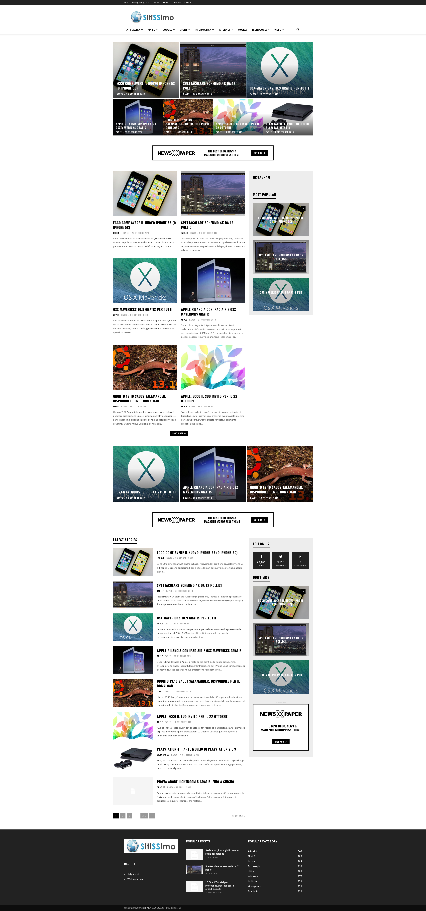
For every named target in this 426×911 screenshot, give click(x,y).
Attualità (133, 29)
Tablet (184, 233)
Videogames (163, 755)
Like (261, 553)
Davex (126, 232)
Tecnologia (259, 29)
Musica (242, 29)
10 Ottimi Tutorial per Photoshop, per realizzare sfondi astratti (219, 885)
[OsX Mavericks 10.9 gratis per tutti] (279, 70)
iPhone (116, 233)
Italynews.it (133, 874)
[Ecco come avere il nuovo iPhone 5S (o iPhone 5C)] (146, 70)
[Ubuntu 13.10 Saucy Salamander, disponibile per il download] (188, 117)
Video (277, 29)
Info (126, 2)
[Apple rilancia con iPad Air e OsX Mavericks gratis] (138, 117)
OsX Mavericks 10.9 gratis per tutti (142, 309)
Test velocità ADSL (160, 2)
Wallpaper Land (135, 879)
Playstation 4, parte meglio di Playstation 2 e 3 (196, 749)
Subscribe (300, 553)
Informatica (203, 29)
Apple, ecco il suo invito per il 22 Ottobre (209, 398)
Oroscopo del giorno (140, 2)
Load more (177, 433)
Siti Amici (188, 2)
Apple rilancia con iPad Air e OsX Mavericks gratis (208, 312)
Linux (116, 407)
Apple (151, 29)
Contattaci (176, 2)
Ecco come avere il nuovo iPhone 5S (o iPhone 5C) (144, 225)
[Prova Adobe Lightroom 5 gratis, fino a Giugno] (133, 791)
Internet (224, 29)
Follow (281, 553)
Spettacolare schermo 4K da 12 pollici (207, 225)
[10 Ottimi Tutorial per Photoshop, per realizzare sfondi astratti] (194, 886)
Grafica (161, 787)
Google (167, 29)
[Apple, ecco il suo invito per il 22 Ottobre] (238, 117)
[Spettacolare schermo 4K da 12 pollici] (213, 70)
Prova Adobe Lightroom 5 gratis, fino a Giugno (195, 781)
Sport (183, 29)
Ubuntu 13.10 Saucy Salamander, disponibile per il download (139, 398)
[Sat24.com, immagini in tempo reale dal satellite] (194, 854)
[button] (298, 30)
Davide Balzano (173, 908)
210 (144, 815)
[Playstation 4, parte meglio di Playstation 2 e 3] (288, 117)
